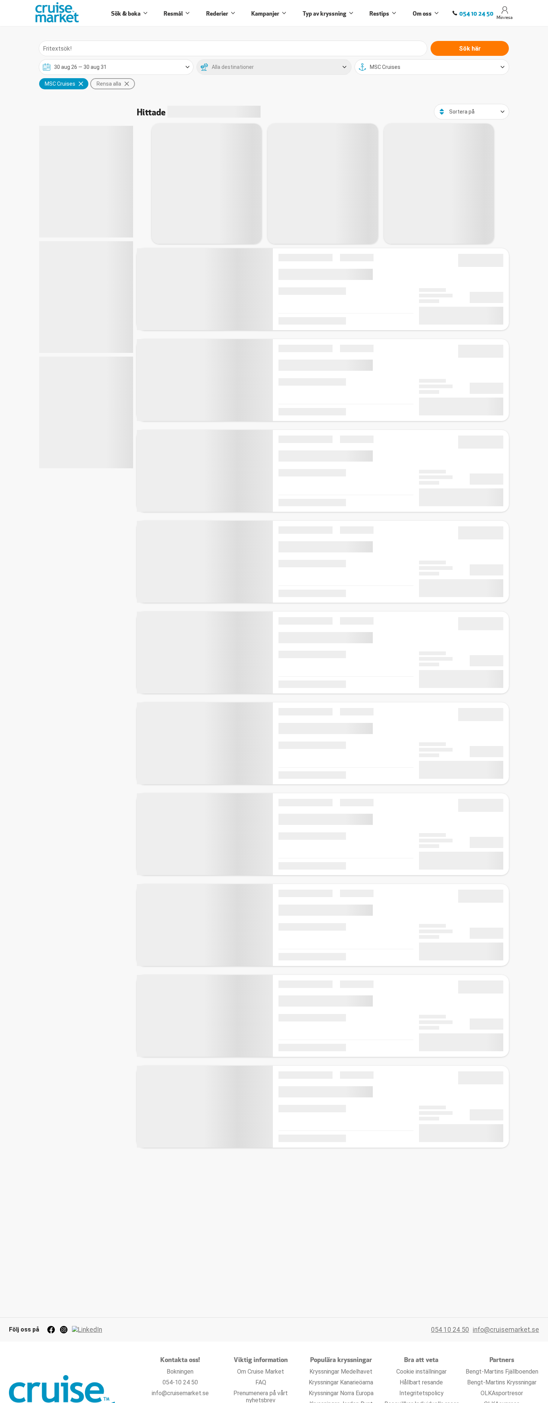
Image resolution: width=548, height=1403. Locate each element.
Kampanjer (265, 13)
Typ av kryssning (324, 13)
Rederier (217, 13)
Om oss (422, 13)
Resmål (173, 13)
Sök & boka (126, 13)
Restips (379, 13)
